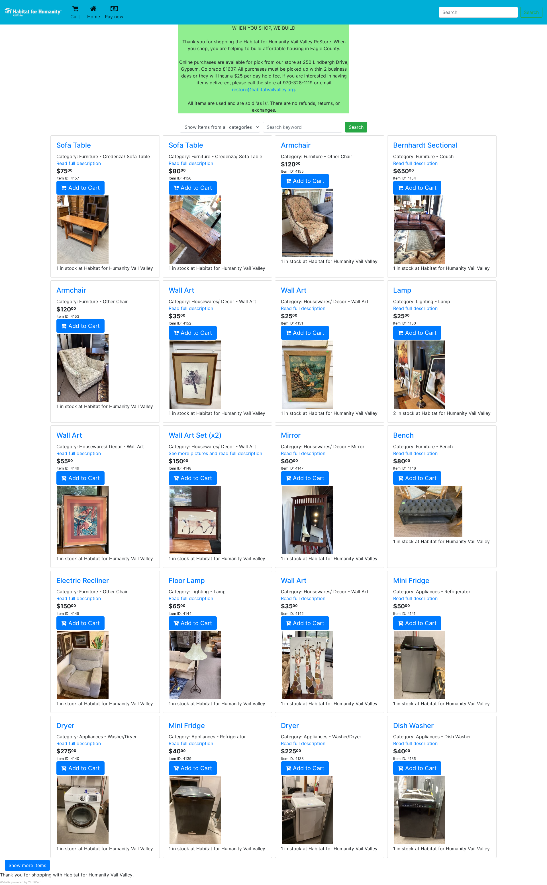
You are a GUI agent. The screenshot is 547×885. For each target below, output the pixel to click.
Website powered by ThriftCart (20, 882)
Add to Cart (83, 187)
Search (531, 12)
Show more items (27, 865)
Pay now (115, 16)
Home (95, 16)
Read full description (78, 163)
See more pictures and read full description (215, 453)
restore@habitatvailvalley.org (263, 89)
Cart (75, 16)
